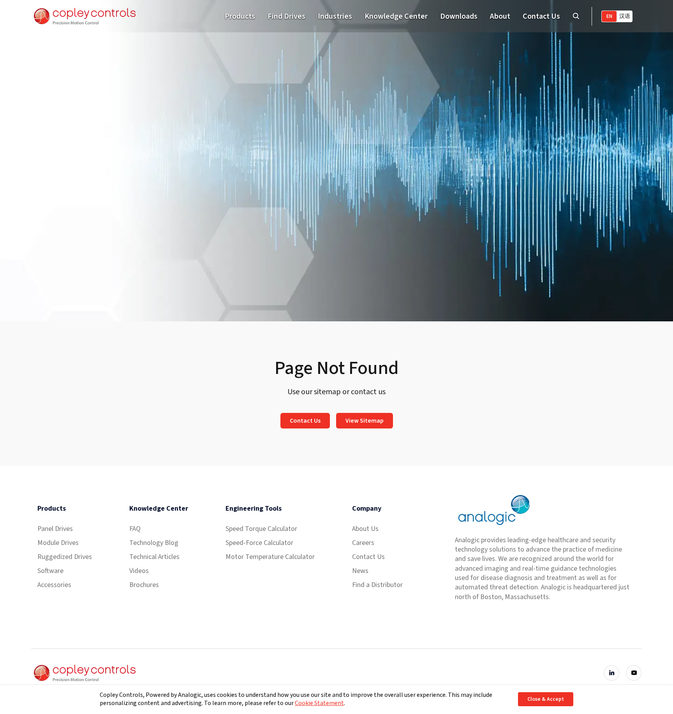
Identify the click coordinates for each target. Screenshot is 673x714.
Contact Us (541, 16)
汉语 (624, 16)
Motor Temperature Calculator (270, 557)
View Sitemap (364, 420)
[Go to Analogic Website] (493, 510)
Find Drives (286, 16)
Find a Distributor (377, 585)
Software (50, 571)
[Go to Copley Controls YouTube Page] (634, 673)
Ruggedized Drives (64, 557)
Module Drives (58, 543)
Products (240, 16)
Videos (139, 571)
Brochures (144, 585)
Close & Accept (545, 699)
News (360, 571)
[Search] (576, 16)
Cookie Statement (319, 703)
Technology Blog (153, 543)
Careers (363, 543)
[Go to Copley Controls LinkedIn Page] (612, 673)
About (500, 16)
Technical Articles (154, 557)
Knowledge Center (396, 16)
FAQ (135, 529)
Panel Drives (55, 529)
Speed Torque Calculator (261, 529)
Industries (335, 16)
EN (609, 16)
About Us (365, 529)
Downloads (458, 16)
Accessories (54, 585)
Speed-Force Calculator (259, 543)
